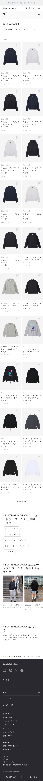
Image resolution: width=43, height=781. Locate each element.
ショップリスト (8, 724)
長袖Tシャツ (10, 546)
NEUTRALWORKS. (10, 29)
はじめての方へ (8, 717)
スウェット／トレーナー (31, 29)
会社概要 (6, 749)
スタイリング (8, 728)
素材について (8, 736)
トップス (31, 656)
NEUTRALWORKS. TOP (17, 656)
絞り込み (13, 777)
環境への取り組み (9, 746)
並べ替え (33, 777)
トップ (4, 656)
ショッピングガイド (10, 721)
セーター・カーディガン (14, 540)
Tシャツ (23, 546)
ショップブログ (8, 732)
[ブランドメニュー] (39, 14)
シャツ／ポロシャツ (12, 534)
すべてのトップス (11, 529)
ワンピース (9, 551)
